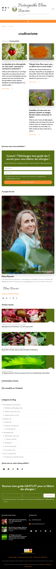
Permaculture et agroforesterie (9, 348)
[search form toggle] (52, 9)
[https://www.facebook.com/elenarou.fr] (8, 469)
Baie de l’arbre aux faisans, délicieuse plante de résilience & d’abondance (20, 350)
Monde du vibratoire (10, 426)
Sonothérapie (9, 429)
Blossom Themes (28, 564)
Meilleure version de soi (11, 411)
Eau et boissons (9, 450)
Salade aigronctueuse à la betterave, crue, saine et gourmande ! (17, 326)
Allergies (4, 371)
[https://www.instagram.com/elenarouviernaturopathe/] (13, 469)
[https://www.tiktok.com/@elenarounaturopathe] (22, 469)
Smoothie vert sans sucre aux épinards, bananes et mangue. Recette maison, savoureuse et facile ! (40, 113)
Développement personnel (10, 405)
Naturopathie (23, 324)
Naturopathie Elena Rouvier (32, 7)
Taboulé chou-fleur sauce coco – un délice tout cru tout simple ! (41, 65)
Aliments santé (7, 62)
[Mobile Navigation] (28, 21)
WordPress (42, 564)
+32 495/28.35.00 (36, 520)
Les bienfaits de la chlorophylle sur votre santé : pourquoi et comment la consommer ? (14, 66)
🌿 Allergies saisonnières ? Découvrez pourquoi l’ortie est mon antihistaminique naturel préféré (26, 373)
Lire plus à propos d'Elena (10, 293)
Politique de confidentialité (40, 557)
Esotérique (6, 419)
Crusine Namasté (34, 62)
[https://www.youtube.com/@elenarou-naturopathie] (4, 469)
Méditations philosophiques (12, 408)
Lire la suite (5, 88)
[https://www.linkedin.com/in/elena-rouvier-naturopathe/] (18, 469)
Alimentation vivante (6, 324)
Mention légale (12, 557)
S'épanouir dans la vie (11, 415)
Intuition (7, 422)
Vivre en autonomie (20, 348)
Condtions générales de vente (25, 557)
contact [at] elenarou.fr (38, 524)
